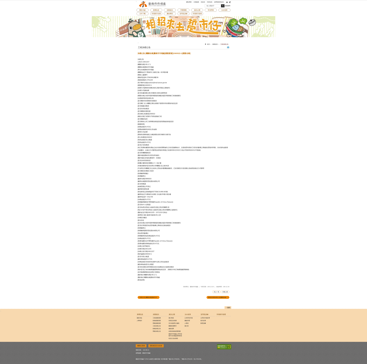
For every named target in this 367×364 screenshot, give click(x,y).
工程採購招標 (157, 318)
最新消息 (139, 318)
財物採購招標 (157, 320)
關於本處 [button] (142, 10)
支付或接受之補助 (174, 323)
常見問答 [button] (211, 10)
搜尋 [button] (223, 5)
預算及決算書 (173, 320)
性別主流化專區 (173, 338)
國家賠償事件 (173, 326)
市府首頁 (209, 2)
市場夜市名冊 (156, 13)
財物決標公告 (157, 328)
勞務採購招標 (157, 323)
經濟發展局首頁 (219, 2)
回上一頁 (216, 292)
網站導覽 (189, 2)
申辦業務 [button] (183, 10)
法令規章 (188, 314)
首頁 (208, 44)
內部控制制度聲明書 (175, 331)
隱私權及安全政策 (156, 346)
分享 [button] (229, 2)
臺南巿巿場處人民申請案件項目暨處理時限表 (175, 334)
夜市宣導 (203, 320)
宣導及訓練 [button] (183, 13)
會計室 (187, 326)
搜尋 (206, 5)
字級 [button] (227, 2)
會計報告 (171, 318)
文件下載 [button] (142, 13)
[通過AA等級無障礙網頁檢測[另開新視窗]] (224, 346)
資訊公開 (172, 314)
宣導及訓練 (204, 314)
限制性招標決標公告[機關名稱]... (217, 297)
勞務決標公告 (157, 331)
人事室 (187, 323)
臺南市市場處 (152, 4)
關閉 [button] (228, 307)
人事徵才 (139, 320)
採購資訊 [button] (170, 10)
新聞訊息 (140, 314)
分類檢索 (196, 2)
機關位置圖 (141, 346)
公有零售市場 (189, 318)
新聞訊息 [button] (156, 10)
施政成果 (171, 328)
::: (138, 43)
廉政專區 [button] (170, 13)
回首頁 (203, 2)
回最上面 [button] (225, 292)
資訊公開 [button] (197, 10)
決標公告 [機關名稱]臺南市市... (149, 297)
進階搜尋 (227, 5)
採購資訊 (215, 44)
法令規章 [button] (224, 10)
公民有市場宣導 (205, 318)
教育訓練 (203, 323)
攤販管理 (187, 320)
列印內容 (228, 47)
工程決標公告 (224, 44)
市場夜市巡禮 (197, 13)
